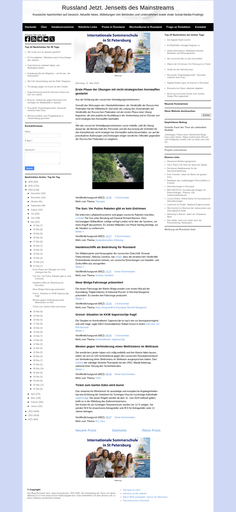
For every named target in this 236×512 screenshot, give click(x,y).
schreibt (79, 218)
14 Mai (36, 336)
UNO (98, 378)
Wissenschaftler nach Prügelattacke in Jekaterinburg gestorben (45, 117)
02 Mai (36, 385)
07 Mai (36, 364)
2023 (30, 411)
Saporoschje (118, 339)
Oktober (35, 201)
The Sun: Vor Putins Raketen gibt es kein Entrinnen (110, 208)
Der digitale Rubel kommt (179, 40)
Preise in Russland (113, 27)
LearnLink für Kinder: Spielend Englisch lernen (188, 204)
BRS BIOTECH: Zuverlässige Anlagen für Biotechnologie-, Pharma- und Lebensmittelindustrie (186, 192)
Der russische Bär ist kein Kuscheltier (184, 58)
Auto (97, 307)
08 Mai (36, 360)
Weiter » (79, 231)
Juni (33, 218)
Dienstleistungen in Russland (180, 186)
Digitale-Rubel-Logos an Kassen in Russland (187, 83)
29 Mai (36, 233)
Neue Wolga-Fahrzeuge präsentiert (99, 282)
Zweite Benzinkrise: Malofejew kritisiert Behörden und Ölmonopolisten (185, 52)
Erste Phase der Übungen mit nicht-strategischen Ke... (49, 270)
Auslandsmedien (104, 240)
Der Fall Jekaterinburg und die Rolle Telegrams (49, 81)
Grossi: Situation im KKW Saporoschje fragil (106, 314)
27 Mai (36, 241)
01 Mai (36, 389)
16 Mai (36, 328)
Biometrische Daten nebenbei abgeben (185, 88)
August (34, 210)
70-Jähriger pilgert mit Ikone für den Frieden (47, 86)
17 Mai (36, 324)
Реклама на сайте (131, 490)
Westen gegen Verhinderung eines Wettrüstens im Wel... (48, 301)
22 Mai (36, 262)
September (36, 205)
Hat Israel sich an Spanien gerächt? (44, 52)
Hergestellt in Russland (113, 307)
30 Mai (36, 229)
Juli (33, 214)
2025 (30, 186)
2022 (30, 415)
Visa (102, 421)
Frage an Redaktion (178, 27)
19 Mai (36, 316)
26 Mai (36, 246)
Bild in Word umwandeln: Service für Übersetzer (145, 497)
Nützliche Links (87, 27)
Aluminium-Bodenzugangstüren (181, 161)
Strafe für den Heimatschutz (180, 69)
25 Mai (36, 250)
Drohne (99, 275)
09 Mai (36, 356)
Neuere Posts (85, 430)
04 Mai (36, 376)
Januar (34, 406)
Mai (33, 222)
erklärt (118, 256)
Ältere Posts (151, 430)
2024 (30, 190)
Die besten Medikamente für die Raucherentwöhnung (182, 169)
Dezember (36, 193)
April (33, 394)
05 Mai (36, 372)
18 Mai (36, 320)
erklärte (79, 362)
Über (44, 27)
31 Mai (36, 225)
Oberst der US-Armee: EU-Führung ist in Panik (189, 64)
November (36, 197)
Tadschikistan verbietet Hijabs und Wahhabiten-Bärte (43, 66)
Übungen (100, 201)
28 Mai (36, 237)
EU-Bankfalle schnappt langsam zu (183, 45)
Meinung (118, 240)
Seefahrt (109, 275)
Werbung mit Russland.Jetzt (180, 229)
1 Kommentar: (122, 197)
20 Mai (36, 311)
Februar (35, 402)
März (33, 398)
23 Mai (36, 258)
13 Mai (36, 340)
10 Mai (36, 352)
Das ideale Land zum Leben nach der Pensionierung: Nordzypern (184, 221)
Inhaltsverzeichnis (63, 27)
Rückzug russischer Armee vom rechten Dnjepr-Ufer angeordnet (185, 95)
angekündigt (81, 398)
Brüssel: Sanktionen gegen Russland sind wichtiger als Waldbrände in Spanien (46, 101)
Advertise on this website (134, 493)
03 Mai (36, 381)
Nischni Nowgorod (136, 307)
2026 (30, 182)
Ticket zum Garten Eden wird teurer (99, 385)
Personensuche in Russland (136, 500)
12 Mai (36, 344)
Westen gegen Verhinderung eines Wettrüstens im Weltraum (116, 346)
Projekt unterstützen (176, 150)
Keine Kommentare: (125, 271)
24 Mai (36, 254)
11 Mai (36, 348)
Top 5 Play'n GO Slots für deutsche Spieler (187, 165)
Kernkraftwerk (103, 339)
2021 (30, 419)
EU (97, 421)
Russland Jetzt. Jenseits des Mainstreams (118, 7)
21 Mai (36, 266)
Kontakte (200, 27)
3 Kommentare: (123, 236)
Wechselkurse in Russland (145, 27)
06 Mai (36, 368)
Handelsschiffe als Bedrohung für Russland (105, 247)
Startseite (30, 27)
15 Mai (36, 332)
